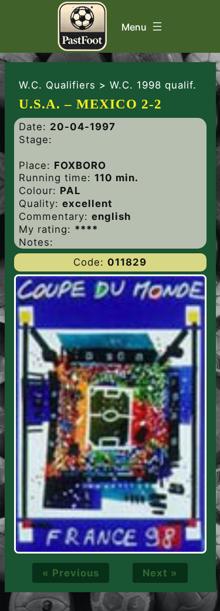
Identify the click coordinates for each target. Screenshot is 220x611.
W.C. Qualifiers (57, 85)
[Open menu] (142, 26)
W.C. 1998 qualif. (153, 85)
